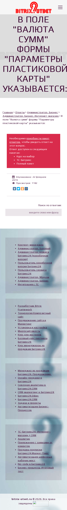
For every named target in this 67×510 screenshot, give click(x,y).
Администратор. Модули (33, 277)
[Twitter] (18, 188)
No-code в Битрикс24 (31, 464)
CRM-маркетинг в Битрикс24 (36, 392)
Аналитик (24, 438)
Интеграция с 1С (28, 284)
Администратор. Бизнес (42, 112)
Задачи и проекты (29, 402)
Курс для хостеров (29, 334)
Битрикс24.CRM (27, 399)
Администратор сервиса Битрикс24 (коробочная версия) (33, 256)
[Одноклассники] (22, 188)
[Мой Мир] (26, 188)
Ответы (20, 112)
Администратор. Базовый (34, 248)
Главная (8, 112)
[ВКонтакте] (14, 188)
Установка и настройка (32, 327)
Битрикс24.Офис (28, 395)
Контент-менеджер (30, 244)
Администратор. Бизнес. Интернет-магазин (31, 115)
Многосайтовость (29, 331)
